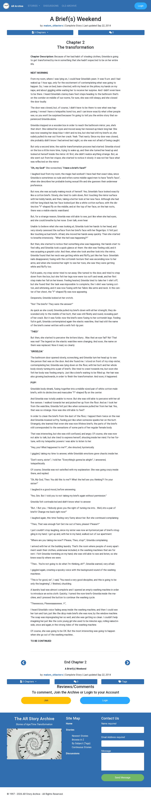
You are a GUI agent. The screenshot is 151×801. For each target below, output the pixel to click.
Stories (33, 5)
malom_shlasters (53, 25)
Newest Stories (80, 735)
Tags (124, 681)
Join (46, 700)
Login (140, 5)
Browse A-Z (78, 739)
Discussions (51, 5)
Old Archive (69, 5)
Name (108, 723)
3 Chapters (40, 32)
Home (69, 723)
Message (106, 751)
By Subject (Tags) (81, 743)
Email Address (113, 737)
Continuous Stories (81, 747)
